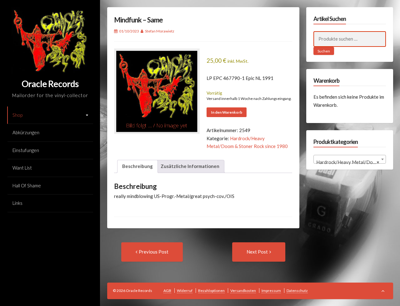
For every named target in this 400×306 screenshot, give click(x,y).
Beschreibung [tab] (137, 166)
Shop (17, 115)
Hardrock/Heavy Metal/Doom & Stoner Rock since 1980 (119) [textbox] (351, 162)
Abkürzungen (25, 132)
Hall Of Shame (26, 185)
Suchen (324, 51)
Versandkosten (243, 290)
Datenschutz (297, 290)
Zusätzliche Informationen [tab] (190, 166)
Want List (22, 167)
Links (17, 203)
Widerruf (184, 290)
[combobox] (349, 159)
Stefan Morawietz (159, 31)
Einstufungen (25, 150)
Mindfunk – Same (138, 20)
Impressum (271, 290)
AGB (167, 290)
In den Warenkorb (226, 112)
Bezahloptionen (211, 290)
